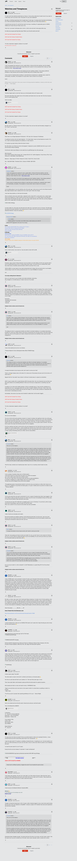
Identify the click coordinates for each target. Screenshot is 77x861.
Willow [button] (9, 121)
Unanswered (64, 29)
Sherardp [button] (9, 595)
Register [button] (31, 56)
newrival (8, 360)
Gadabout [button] (9, 61)
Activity (57, 21)
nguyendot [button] (9, 132)
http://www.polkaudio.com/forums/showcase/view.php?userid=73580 (20, 613)
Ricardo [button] (9, 733)
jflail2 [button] (9, 12)
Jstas (9, 219)
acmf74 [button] (9, 344)
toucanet (8, 443)
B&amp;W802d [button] (10, 771)
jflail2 (8, 529)
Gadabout (9, 171)
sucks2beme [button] (10, 470)
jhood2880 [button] (9, 699)
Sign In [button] (25, 56)
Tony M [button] (9, 670)
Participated (58, 27)
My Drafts (64, 26)
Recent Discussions (59, 19)
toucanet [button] (9, 411)
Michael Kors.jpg (10, 708)
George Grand (10, 216)
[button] (51, 9)
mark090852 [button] (10, 629)
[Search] (60, 1)
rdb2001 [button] (9, 510)
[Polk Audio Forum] (6, 1)
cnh (7, 315)
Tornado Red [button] (10, 811)
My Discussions (58, 24)
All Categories (58, 18)
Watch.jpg (9, 102)
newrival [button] (9, 285)
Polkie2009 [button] (10, 799)
